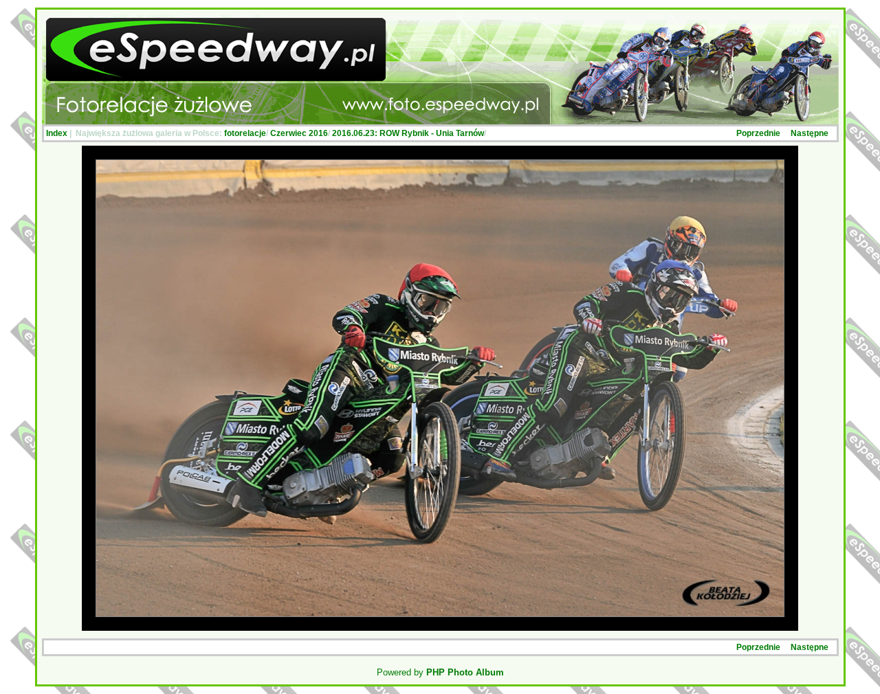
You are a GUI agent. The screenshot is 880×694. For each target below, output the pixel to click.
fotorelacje (245, 133)
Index (56, 133)
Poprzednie (758, 133)
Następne (809, 133)
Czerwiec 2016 (299, 133)
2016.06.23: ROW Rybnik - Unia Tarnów (408, 133)
